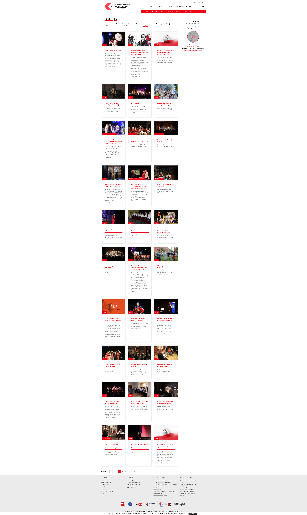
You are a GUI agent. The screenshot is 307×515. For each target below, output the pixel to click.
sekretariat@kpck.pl (185, 487)
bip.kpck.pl (182, 495)
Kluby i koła (170, 6)
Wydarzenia (153, 6)
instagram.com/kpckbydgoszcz (187, 493)
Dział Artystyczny (158, 487)
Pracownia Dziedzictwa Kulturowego (163, 482)
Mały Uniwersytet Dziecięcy (134, 484)
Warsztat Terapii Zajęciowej (160, 495)
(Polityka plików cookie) (181, 513)
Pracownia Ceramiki (132, 486)
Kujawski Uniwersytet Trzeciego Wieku (137, 480)
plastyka (163, 11)
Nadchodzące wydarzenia (107, 480)
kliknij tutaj (146, 26)
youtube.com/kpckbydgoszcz (187, 491)
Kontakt (188, 6)
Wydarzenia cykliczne (106, 482)
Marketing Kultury (158, 493)
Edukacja (161, 6)
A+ (194, 2)
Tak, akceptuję (192, 513)
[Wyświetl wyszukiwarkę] (203, 7)
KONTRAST (201, 2)
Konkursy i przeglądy (106, 484)
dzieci (186, 11)
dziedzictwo (170, 11)
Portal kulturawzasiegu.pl (107, 491)
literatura (145, 11)
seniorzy (192, 11)
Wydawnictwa (180, 6)
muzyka (157, 11)
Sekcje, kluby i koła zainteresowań (135, 487)
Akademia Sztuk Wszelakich (134, 482)
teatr (151, 11)
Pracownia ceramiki (158, 489)
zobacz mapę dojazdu (193, 46)
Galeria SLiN (104, 489)
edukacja (178, 11)
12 (131, 471)
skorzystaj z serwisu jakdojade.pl (193, 50)
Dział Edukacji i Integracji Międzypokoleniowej (165, 480)
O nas (145, 6)
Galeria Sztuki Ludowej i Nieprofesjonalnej (164, 491)
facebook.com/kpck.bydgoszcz (187, 489)
